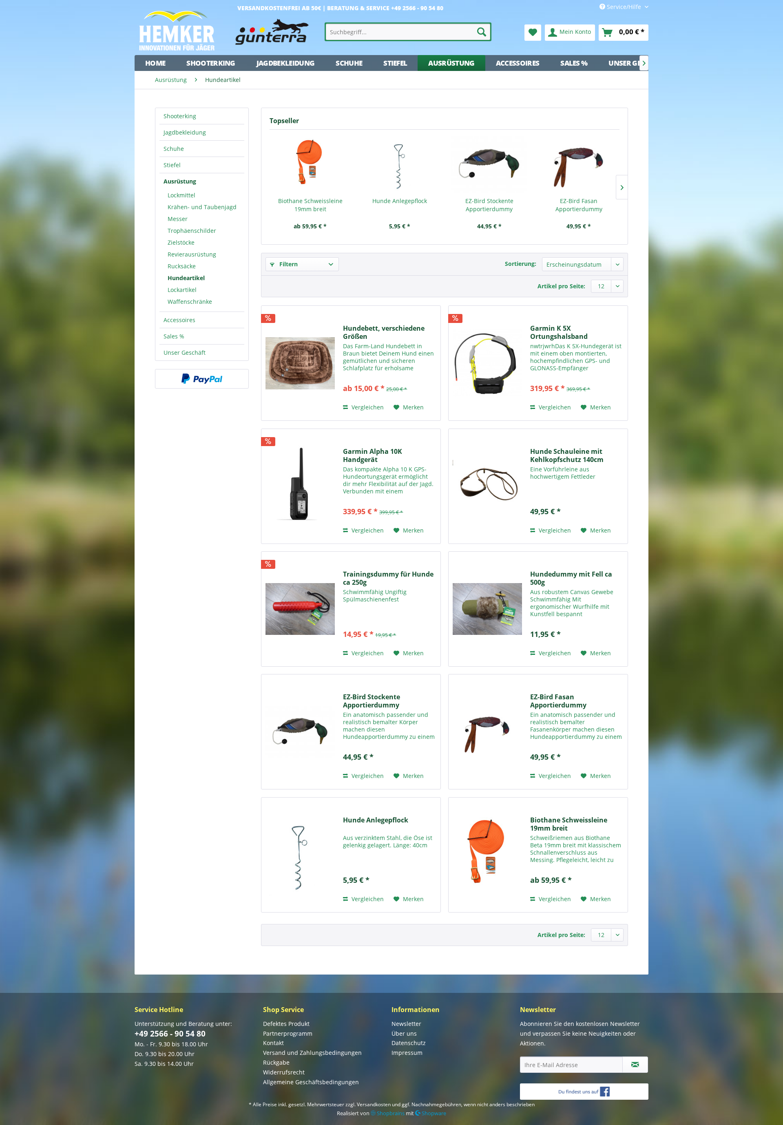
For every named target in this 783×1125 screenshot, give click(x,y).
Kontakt (273, 1043)
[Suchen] (481, 32)
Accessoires (179, 320)
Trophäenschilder (192, 230)
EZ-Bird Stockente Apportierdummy (489, 205)
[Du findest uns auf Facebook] (584, 1091)
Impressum (407, 1052)
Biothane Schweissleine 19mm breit (310, 205)
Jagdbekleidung (185, 132)
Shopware (433, 1113)
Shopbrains (390, 1113)
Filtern (288, 264)
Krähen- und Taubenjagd (202, 207)
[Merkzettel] (532, 32)
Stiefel (172, 165)
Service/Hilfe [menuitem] (624, 7)
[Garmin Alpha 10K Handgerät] (300, 486)
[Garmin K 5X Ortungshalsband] (487, 363)
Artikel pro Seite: (561, 286)
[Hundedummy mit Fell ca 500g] (487, 609)
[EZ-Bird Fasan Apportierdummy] (579, 164)
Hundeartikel (186, 278)
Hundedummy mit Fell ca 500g (571, 578)
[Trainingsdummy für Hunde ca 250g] (300, 609)
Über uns (404, 1033)
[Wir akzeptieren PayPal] (201, 379)
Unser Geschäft (185, 352)
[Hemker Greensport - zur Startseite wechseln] (226, 30)
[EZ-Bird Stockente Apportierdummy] (489, 164)
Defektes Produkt (286, 1024)
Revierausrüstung (192, 254)
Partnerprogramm (287, 1033)
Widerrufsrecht (284, 1072)
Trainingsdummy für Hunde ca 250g (388, 578)
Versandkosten (374, 1104)
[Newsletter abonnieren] (635, 1064)
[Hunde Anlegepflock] (400, 164)
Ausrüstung (180, 181)
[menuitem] (408, 31)
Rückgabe (276, 1062)
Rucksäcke (182, 266)
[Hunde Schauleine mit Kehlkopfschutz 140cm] (487, 486)
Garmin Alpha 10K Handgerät (372, 455)
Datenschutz (409, 1043)
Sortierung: (520, 263)
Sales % (174, 336)
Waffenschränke (190, 301)
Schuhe (174, 149)
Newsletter (406, 1024)
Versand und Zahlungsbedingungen (312, 1052)
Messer (178, 219)
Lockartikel (182, 290)
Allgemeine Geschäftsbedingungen (311, 1082)
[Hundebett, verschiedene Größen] (300, 363)
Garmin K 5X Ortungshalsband (559, 332)
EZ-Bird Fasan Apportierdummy (578, 205)
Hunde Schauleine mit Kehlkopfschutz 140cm (567, 455)
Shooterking (180, 116)
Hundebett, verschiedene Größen (384, 332)
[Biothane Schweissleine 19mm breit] (310, 164)
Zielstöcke (181, 242)
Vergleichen (367, 407)
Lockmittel (181, 195)
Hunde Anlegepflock (399, 201)
